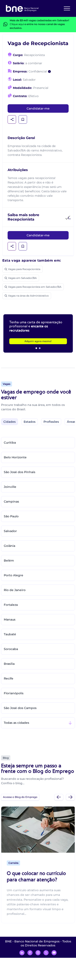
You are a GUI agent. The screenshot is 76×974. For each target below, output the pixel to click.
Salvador (10, 531)
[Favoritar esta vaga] (23, 119)
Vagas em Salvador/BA (22, 278)
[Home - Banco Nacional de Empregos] (22, 8)
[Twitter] (46, 952)
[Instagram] (38, 952)
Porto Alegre (13, 575)
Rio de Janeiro (15, 590)
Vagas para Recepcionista (24, 269)
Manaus (9, 619)
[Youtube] (54, 952)
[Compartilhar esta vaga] (12, 119)
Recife (8, 678)
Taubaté (10, 634)
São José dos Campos (20, 708)
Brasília (9, 664)
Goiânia (9, 546)
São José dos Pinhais (19, 472)
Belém (9, 560)
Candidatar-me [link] (38, 108)
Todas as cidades (16, 723)
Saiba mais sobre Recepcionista (23, 217)
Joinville (10, 487)
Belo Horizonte (15, 457)
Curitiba (10, 442)
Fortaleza (11, 605)
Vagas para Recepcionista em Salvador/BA (34, 286)
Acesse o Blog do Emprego (20, 797)
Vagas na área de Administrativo (28, 295)
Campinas (11, 501)
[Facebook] (30, 952)
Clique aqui (17, 24)
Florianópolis (13, 693)
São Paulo (11, 516)
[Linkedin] (21, 952)
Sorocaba (11, 649)
